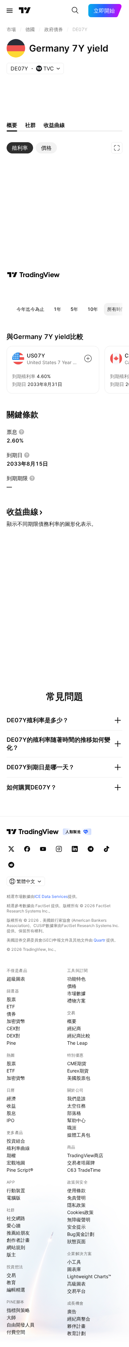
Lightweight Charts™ (89, 1276)
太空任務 (76, 1106)
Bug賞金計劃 (80, 1234)
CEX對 (13, 1028)
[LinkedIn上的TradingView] (74, 849)
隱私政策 (76, 1205)
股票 (11, 999)
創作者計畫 (18, 1240)
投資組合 (16, 1141)
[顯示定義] (21, 432)
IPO (11, 1120)
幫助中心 (76, 1120)
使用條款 (76, 1190)
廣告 (71, 1311)
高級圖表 (76, 1283)
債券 (11, 1014)
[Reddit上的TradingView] (11, 864)
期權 (11, 1155)
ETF (11, 1006)
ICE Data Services (51, 896)
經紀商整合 (78, 1319)
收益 (11, 1106)
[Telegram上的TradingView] (90, 849)
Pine (11, 1043)
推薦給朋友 (18, 1233)
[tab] (20, 147)
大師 (11, 1317)
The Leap (77, 1043)
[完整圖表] (116, 147)
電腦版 (14, 1197)
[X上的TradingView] (11, 849)
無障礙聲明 (78, 1219)
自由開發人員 (20, 1324)
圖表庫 (74, 1269)
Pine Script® (20, 1170)
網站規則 (16, 1247)
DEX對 (13, 1035)
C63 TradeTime (84, 1170)
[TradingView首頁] (25, 10)
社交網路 (16, 1218)
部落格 (74, 1113)
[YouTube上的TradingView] (43, 849)
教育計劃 (76, 1333)
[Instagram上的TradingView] (59, 849)
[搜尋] (75, 10)
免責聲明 (76, 1197)
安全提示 (76, 1227)
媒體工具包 (78, 1135)
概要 (71, 1021)
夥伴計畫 (76, 1326)
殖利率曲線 (18, 1148)
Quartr (99, 940)
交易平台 (76, 1291)
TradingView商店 (85, 1155)
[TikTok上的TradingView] (106, 849)
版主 (11, 1254)
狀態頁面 (76, 1241)
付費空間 (16, 1332)
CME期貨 (76, 1063)
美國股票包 (78, 1078)
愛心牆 (14, 1225)
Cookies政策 (80, 1212)
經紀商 (74, 1028)
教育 (11, 1282)
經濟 (11, 1098)
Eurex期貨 (78, 1070)
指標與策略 (18, 1310)
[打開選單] (9, 10)
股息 (11, 1113)
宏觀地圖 (16, 1162)
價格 (71, 986)
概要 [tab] (12, 125)
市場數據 (76, 993)
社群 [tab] (30, 125)
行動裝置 (16, 1190)
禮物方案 (76, 1000)
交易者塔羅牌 (81, 1162)
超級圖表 (16, 979)
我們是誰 (76, 1098)
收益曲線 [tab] (54, 125)
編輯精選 (16, 1289)
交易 (11, 1275)
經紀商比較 (78, 1035)
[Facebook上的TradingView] (27, 849)
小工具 (74, 1262)
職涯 (71, 1127)
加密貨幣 (16, 1021)
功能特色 (76, 979)
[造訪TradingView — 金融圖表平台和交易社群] (33, 274)
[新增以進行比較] (88, 358)
